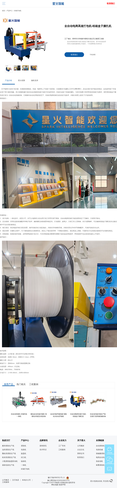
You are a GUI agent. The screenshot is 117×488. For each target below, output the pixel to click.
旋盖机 (23, 453)
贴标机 (23, 461)
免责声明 (62, 485)
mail (109, 468)
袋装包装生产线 (8, 465)
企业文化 (80, 450)
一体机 (23, 465)
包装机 (23, 450)
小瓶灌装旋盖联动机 (10, 461)
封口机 (23, 457)
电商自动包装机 (102, 457)
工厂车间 (61, 446)
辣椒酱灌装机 (101, 453)
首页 (3, 11)
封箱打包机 (17, 11)
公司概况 (5, 480)
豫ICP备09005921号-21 (56, 478)
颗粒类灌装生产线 (9, 453)
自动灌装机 (100, 446)
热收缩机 (99, 461)
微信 (109, 449)
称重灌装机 (100, 465)
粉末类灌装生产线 (9, 457)
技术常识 (43, 450)
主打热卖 (15, 480)
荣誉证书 (80, 453)
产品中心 (9, 11)
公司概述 (80, 446)
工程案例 (61, 450)
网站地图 (54, 485)
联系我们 (111, 3)
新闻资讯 (43, 446)
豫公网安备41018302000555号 (58, 480)
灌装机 (23, 446)
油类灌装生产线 (8, 450)
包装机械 (99, 450)
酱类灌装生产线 (8, 446)
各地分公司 (26, 480)
